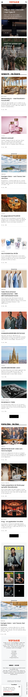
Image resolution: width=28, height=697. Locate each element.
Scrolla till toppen (27, 688)
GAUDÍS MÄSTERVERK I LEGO (10, 368)
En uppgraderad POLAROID (10, 216)
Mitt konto (14, 656)
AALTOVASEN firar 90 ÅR (9, 253)
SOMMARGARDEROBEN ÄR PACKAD (13, 333)
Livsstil (6, 41)
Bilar (5, 7)
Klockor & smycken (5, 482)
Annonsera (14, 652)
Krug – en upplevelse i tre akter (12, 521)
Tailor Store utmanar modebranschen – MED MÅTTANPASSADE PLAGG (9, 294)
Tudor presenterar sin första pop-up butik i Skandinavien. (13, 486)
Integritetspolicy (14, 657)
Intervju (3, 446)
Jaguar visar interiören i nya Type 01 (14, 11)
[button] (14, 416)
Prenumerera (14, 653)
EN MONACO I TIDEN (8, 402)
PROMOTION (3, 174)
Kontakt (14, 655)
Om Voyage (14, 651)
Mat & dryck (3, 96)
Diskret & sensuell (7, 138)
